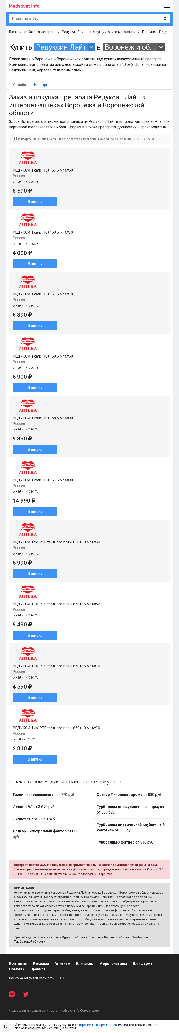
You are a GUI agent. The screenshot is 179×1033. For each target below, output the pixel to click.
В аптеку (35, 201)
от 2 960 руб (34, 819)
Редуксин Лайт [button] (61, 47)
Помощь (17, 969)
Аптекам (62, 963)
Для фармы (143, 963)
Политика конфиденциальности (31, 978)
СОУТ (62, 978)
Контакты (18, 963)
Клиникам (85, 963)
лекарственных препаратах (96, 1025)
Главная (15, 32)
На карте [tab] (41, 85)
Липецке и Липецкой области (109, 937)
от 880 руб (46, 834)
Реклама (41, 963)
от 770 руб (43, 794)
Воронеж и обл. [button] (130, 47)
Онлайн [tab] (19, 85)
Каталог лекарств (41, 32)
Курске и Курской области (67, 937)
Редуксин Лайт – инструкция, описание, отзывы (99, 32)
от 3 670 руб (34, 807)
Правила (37, 969)
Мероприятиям (113, 963)
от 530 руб (130, 809)
